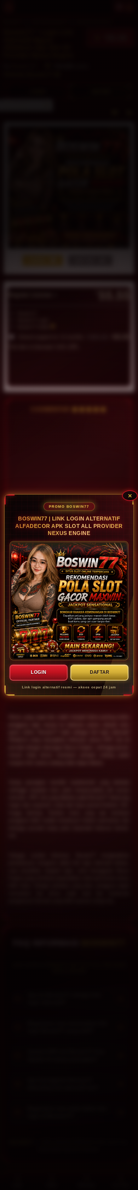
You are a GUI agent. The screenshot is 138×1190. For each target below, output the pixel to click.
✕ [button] (130, 496)
